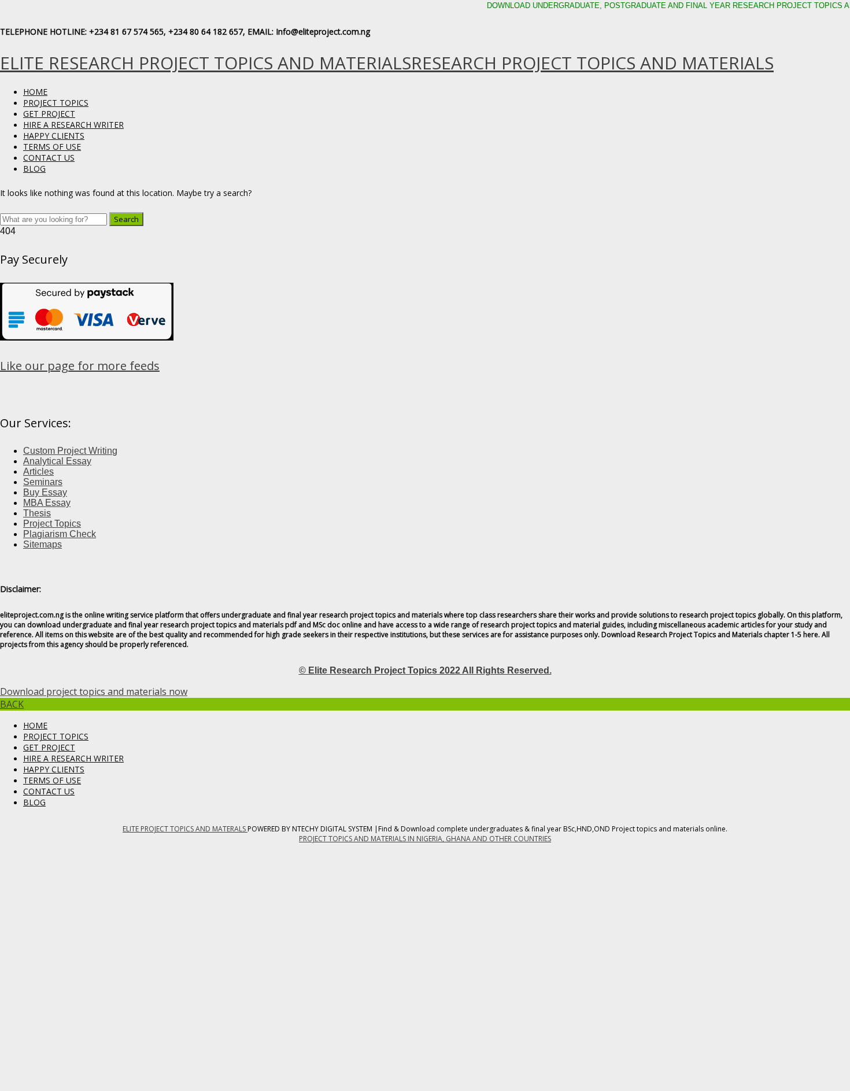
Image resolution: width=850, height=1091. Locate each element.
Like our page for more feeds (80, 365)
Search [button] (126, 219)
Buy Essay (45, 492)
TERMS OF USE (52, 146)
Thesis (37, 513)
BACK (12, 704)
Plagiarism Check (59, 534)
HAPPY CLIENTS (53, 135)
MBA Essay (47, 503)
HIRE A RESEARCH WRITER (73, 124)
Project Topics (52, 523)
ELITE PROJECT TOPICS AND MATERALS (185, 829)
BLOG (34, 168)
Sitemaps (42, 544)
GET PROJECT (49, 113)
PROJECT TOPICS (55, 102)
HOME (35, 91)
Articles (38, 471)
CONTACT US (49, 157)
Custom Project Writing (70, 451)
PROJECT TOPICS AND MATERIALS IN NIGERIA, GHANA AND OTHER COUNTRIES (425, 839)
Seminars (42, 482)
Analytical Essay (57, 461)
